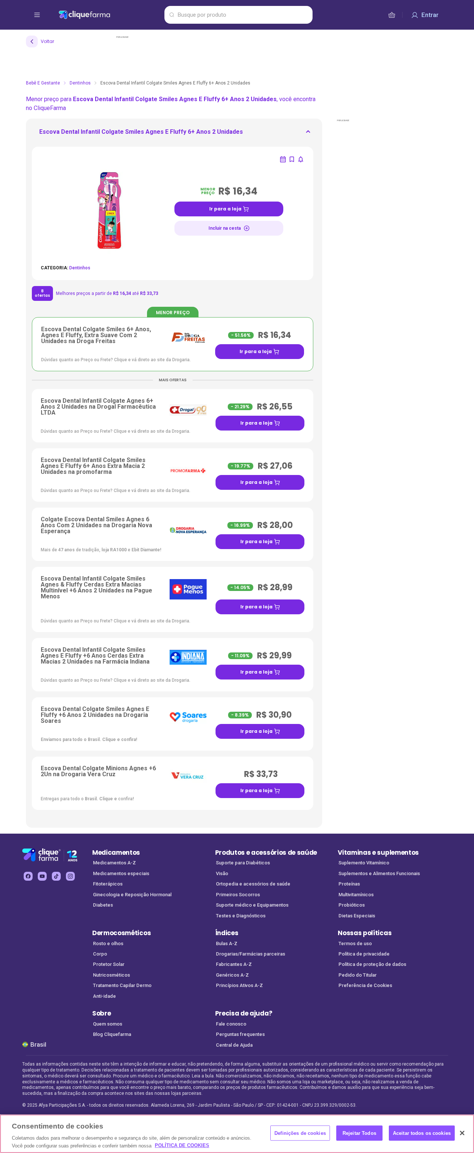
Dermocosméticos (121, 933)
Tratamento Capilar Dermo (122, 985)
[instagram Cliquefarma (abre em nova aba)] (70, 876)
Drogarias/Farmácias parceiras (250, 954)
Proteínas (349, 884)
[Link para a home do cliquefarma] (110, 15)
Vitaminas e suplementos (378, 852)
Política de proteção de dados (372, 964)
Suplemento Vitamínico (363, 862)
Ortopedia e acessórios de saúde (253, 884)
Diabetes (103, 905)
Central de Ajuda (234, 1045)
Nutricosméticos (111, 975)
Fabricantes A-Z (234, 964)
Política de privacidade (364, 954)
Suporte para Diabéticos (243, 862)
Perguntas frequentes (240, 1034)
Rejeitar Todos (359, 1133)
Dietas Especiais (356, 915)
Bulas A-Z (226, 943)
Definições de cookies (300, 1133)
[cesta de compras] (391, 14)
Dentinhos (80, 83)
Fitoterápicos (108, 884)
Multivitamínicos (356, 894)
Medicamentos (116, 852)
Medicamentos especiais (121, 873)
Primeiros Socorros (238, 894)
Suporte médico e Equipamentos (252, 905)
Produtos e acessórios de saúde (266, 852)
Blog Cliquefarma (112, 1034)
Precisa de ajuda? (244, 1013)
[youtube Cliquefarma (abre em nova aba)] (42, 876)
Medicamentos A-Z (114, 862)
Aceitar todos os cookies (422, 1133)
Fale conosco (231, 1024)
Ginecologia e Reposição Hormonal (132, 894)
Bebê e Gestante (43, 83)
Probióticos (351, 905)
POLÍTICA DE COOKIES (182, 1145)
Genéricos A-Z (232, 975)
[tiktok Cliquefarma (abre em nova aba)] (56, 876)
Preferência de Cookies (365, 985)
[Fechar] (462, 1133)
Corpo (100, 954)
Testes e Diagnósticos (241, 915)
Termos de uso (355, 943)
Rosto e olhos (108, 943)
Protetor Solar (108, 964)
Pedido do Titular (357, 975)
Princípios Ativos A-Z (239, 985)
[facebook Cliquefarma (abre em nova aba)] (28, 876)
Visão (222, 873)
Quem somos (107, 1024)
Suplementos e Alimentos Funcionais (379, 873)
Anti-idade (104, 996)
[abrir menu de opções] (37, 14)
